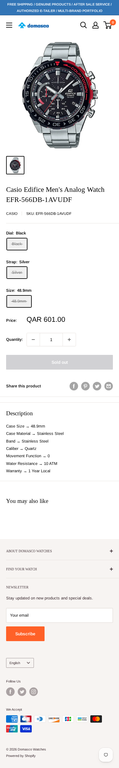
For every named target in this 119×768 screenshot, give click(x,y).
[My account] (95, 25)
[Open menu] (9, 25)
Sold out (60, 362)
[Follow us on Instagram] (33, 691)
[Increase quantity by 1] (69, 339)
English (14, 663)
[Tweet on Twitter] (97, 386)
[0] (108, 25)
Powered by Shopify (21, 756)
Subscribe (25, 633)
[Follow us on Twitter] (22, 691)
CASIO (11, 213)
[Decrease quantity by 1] (33, 339)
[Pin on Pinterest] (85, 386)
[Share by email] (108, 386)
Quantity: (14, 339)
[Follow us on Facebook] (10, 691)
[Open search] (83, 25)
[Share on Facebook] (74, 386)
